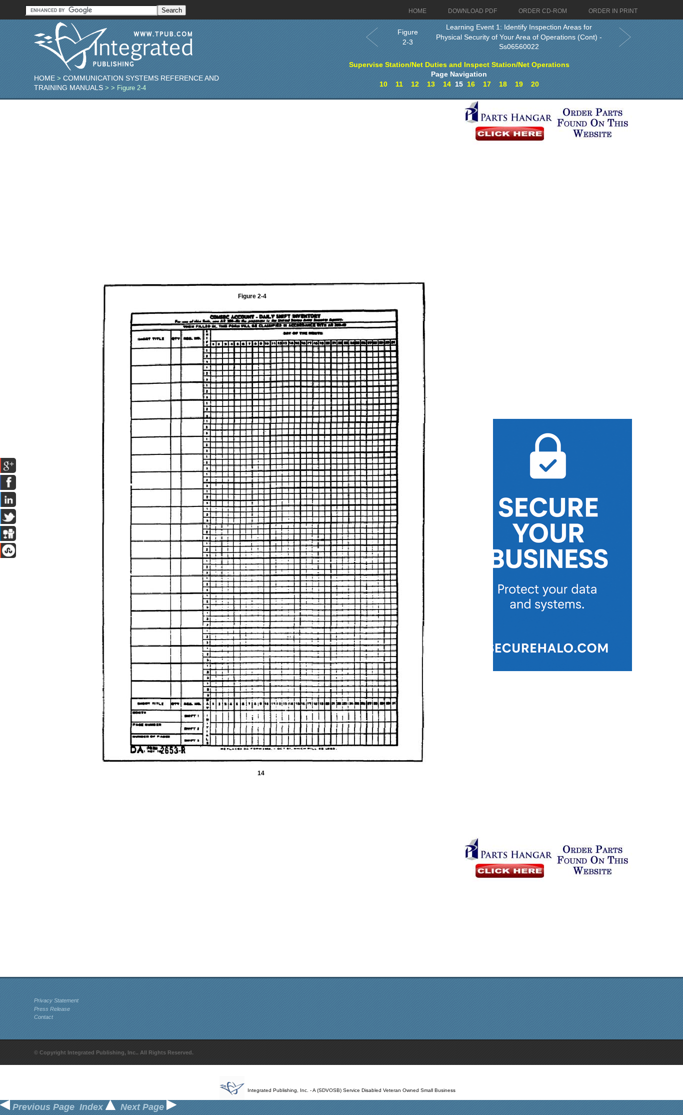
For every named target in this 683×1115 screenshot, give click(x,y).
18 (503, 84)
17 (487, 84)
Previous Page (42, 1107)
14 (447, 84)
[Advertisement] (246, 170)
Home (44, 78)
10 (384, 84)
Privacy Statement (56, 1000)
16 (471, 84)
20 (535, 84)
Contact (43, 1017)
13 (431, 84)
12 (415, 84)
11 (399, 84)
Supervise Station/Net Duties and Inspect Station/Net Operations (459, 65)
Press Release (52, 1009)
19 (519, 84)
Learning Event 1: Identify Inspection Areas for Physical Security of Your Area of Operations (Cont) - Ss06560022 (519, 37)
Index (93, 1107)
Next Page (143, 1107)
